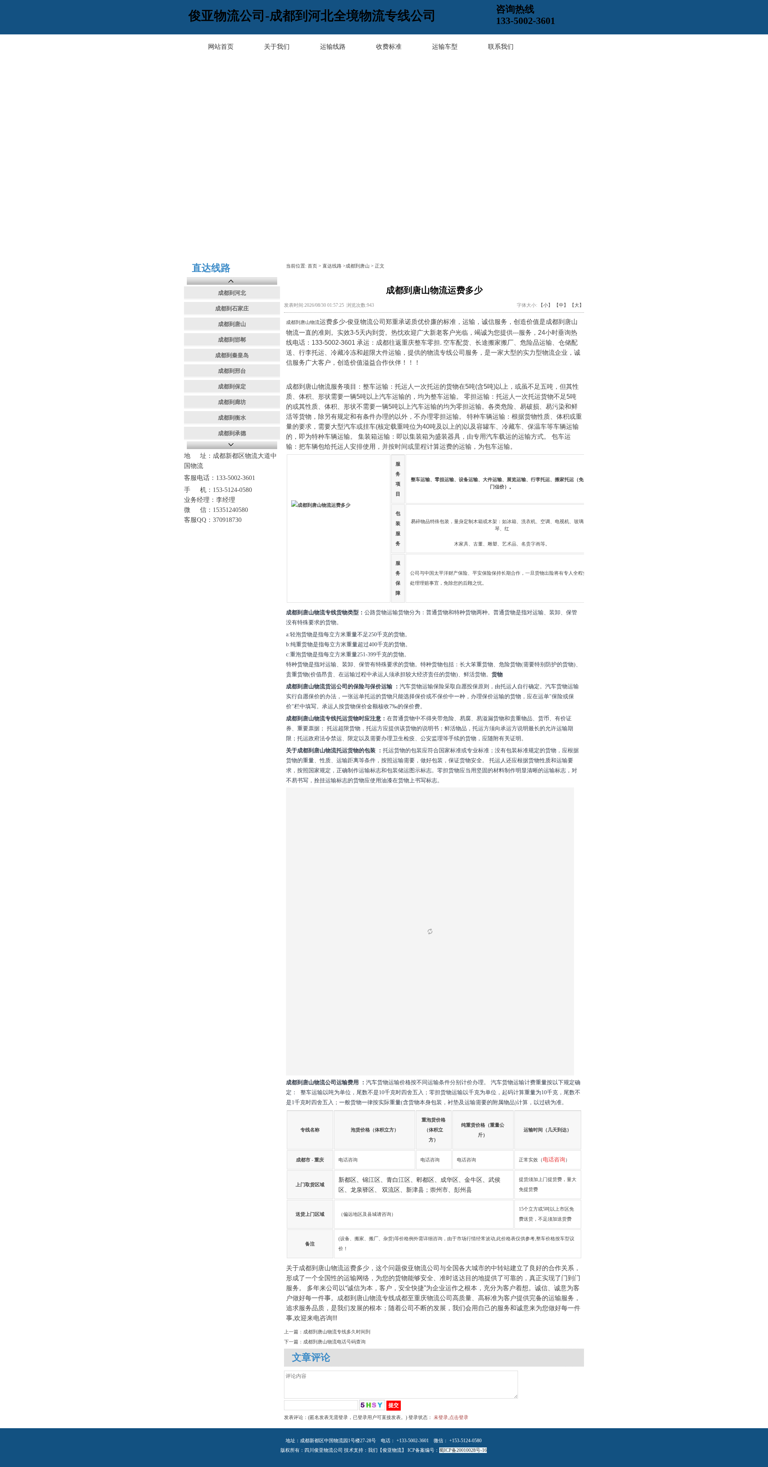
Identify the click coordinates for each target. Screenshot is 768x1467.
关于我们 (277, 46)
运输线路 (333, 46)
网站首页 (221, 46)
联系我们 (501, 46)
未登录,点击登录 (451, 1417)
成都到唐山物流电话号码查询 (334, 1342)
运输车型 (445, 46)
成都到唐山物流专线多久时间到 (336, 1332)
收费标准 (389, 46)
